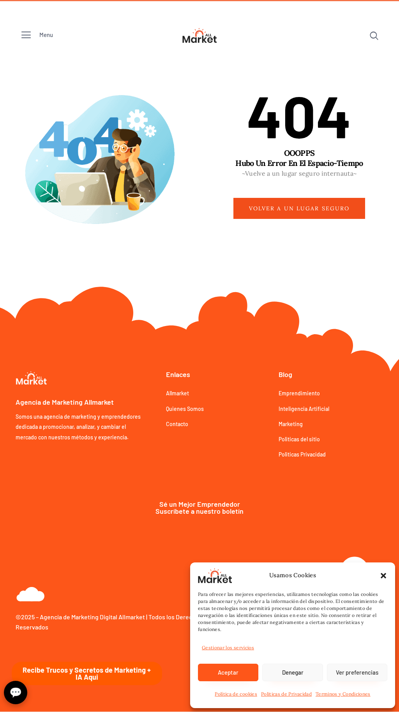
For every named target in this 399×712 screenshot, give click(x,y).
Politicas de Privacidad (286, 694)
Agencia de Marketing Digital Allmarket (92, 616)
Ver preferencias (357, 672)
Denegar (293, 672)
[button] (383, 576)
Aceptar (228, 672)
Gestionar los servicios (228, 647)
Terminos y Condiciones (343, 694)
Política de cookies (236, 694)
